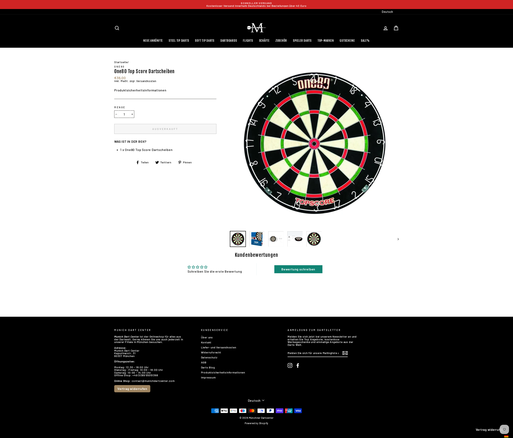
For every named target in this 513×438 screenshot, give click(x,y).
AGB (203, 362)
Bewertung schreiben (298, 269)
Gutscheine (347, 40)
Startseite (121, 62)
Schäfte (264, 40)
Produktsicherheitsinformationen (140, 90)
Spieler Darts (302, 40)
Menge (119, 107)
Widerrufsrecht (211, 352)
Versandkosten (146, 81)
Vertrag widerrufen (132, 388)
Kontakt (206, 342)
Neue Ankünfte (153, 40)
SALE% (365, 40)
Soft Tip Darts (204, 40)
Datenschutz (209, 357)
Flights (248, 40)
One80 (119, 66)
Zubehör (281, 40)
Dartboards (228, 40)
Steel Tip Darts (179, 40)
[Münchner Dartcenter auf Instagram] (290, 365)
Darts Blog (208, 367)
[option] (256, 4)
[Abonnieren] (345, 353)
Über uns (207, 337)
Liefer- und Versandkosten (218, 347)
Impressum (208, 377)
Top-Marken (326, 40)
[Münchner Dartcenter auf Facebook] (297, 365)
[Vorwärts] (396, 239)
